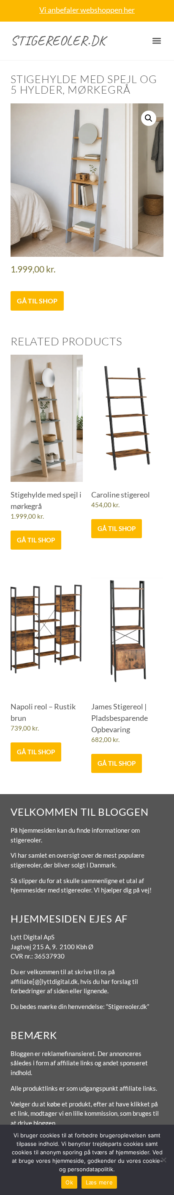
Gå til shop (37, 301)
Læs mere (99, 1182)
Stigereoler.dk (58, 40)
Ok (69, 1182)
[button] (156, 41)
